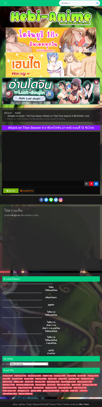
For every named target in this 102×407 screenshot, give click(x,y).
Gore (6, 379)
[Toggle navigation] (5, 3)
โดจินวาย (51, 312)
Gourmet (17, 379)
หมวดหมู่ (6, 364)
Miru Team (84, 404)
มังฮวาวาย (51, 325)
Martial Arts (87, 379)
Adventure (34, 376)
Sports (76, 385)
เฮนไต (51, 350)
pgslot (51, 304)
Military (18, 382)
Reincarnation (84, 382)
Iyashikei (74, 379)
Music (29, 382)
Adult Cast (20, 376)
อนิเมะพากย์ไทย (25, 394)
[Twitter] (56, 200)
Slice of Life (63, 385)
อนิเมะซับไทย (10, 394)
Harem (28, 379)
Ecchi (82, 376)
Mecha (7, 382)
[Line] (51, 200)
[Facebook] (41, 200)
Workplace (23, 391)
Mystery (40, 382)
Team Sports (65, 388)
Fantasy (93, 376)
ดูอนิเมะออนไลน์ (51, 391)
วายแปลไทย (51, 343)
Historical (40, 379)
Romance (9, 385)
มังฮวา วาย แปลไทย (51, 328)
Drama (71, 376)
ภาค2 (74, 391)
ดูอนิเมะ (36, 391)
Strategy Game (89, 385)
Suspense (51, 388)
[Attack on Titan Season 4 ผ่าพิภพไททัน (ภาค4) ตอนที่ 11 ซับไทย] (86, 184)
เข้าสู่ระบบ (15, 215)
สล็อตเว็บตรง (51, 297)
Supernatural (9, 388)
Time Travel (80, 388)
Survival (39, 388)
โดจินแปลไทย (51, 290)
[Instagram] (61, 200)
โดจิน (51, 287)
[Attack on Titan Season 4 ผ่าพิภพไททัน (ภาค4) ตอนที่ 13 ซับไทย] (91, 184)
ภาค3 (83, 391)
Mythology (53, 382)
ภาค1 (64, 391)
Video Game (9, 391)
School (41, 385)
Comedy (59, 376)
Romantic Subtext (25, 385)
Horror (52, 379)
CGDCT (47, 376)
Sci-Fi (51, 385)
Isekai (62, 379)
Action (8, 376)
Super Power (25, 388)
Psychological (68, 382)
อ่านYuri (51, 353)
